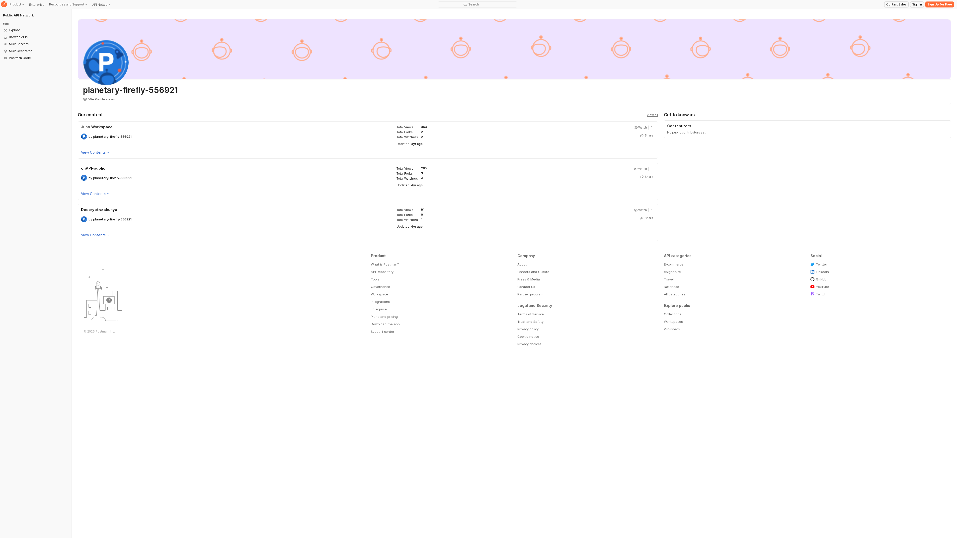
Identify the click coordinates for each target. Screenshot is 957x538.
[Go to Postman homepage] (4, 4)
